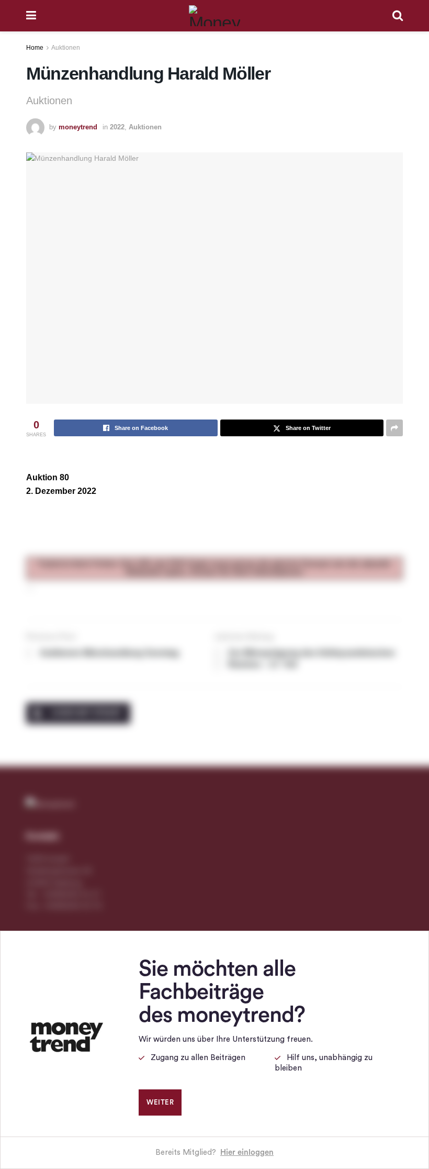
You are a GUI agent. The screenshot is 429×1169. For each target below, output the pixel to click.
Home (34, 47)
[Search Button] (397, 15)
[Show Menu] (31, 15)
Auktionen (65, 47)
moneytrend (78, 127)
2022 (117, 127)
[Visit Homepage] (214, 15)
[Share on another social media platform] (394, 428)
